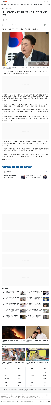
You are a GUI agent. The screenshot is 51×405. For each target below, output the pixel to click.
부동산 (19, 375)
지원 (25, 166)
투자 (21, 166)
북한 (32, 372)
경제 (32, 368)
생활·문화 (6, 379)
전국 (6, 372)
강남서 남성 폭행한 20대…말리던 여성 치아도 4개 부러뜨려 (35, 299)
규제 (17, 166)
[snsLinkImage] (41, 401)
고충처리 (25, 390)
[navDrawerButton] (48, 1)
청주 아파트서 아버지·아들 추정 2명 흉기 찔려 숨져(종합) (35, 317)
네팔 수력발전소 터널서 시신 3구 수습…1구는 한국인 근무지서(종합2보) (12, 317)
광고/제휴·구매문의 (13, 389)
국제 (45, 368)
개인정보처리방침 (29, 389)
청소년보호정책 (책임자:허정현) (41, 389)
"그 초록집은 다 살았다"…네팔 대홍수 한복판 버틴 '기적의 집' (35, 311)
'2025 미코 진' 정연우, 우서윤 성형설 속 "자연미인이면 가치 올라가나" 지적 (12, 299)
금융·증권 (44, 372)
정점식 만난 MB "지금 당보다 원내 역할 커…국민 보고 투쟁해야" (33, 176)
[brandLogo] (4, 1)
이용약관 (21, 389)
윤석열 (4, 166)
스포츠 (4, 346)
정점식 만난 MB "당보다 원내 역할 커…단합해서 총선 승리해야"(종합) (11, 176)
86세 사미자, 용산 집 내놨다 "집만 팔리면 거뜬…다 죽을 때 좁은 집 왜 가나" (12, 293)
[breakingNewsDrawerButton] (45, 1)
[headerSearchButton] (42, 1)
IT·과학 (32, 375)
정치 (3, 8)
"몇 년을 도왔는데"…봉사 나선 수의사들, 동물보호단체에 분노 (12, 311)
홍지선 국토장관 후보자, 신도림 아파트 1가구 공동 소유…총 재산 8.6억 (35, 305)
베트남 (9, 166)
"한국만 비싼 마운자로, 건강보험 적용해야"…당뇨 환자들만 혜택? (35, 293)
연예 (3, 324)
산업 (6, 375)
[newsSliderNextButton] (47, 289)
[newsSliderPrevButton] (44, 289)
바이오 (44, 375)
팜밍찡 (29, 166)
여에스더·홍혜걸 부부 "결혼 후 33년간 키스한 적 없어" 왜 (12, 305)
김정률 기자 (7, 19)
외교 (19, 372)
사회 (19, 368)
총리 (14, 166)
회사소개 (5, 389)
